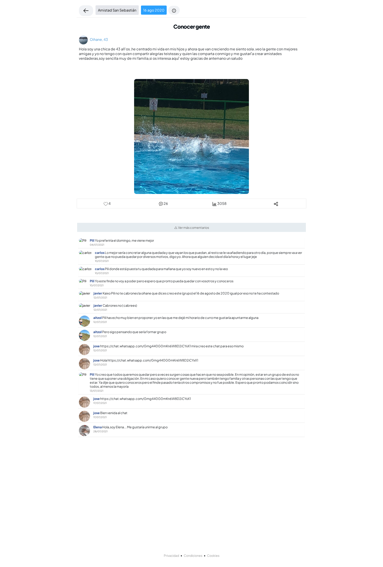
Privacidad (171, 555)
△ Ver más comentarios (191, 227)
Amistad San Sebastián (117, 10)
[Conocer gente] (191, 136)
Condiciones (193, 555)
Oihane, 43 (98, 39)
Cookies (213, 555)
